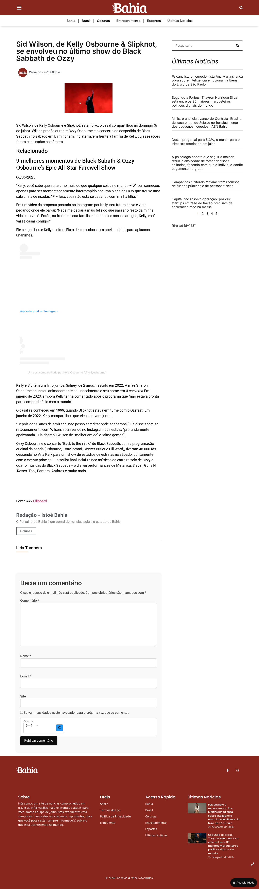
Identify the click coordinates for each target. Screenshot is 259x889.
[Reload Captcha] (59, 727)
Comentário (29, 600)
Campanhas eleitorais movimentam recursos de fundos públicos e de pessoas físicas (205, 184)
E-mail (25, 676)
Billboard (40, 501)
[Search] (237, 45)
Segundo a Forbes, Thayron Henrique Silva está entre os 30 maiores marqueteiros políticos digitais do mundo (204, 101)
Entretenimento (128, 21)
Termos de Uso (110, 810)
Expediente (107, 823)
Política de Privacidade (115, 816)
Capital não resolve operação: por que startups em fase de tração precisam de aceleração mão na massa (202, 203)
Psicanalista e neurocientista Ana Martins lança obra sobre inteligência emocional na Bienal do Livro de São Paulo (207, 80)
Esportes (154, 21)
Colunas (103, 21)
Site (23, 696)
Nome (25, 656)
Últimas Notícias (180, 21)
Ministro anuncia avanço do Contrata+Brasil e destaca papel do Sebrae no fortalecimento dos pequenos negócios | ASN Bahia (206, 122)
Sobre (104, 804)
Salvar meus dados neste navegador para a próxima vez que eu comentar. (76, 712)
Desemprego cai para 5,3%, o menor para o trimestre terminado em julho (206, 141)
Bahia (71, 21)
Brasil (86, 21)
